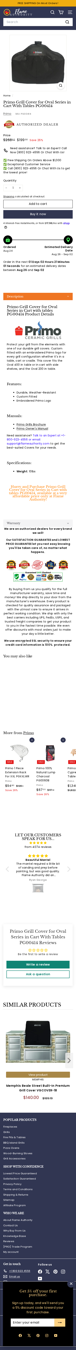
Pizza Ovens (11, 1148)
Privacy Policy (12, 1184)
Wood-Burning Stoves (18, 1153)
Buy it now (38, 214)
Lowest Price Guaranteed (20, 1173)
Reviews (8, 1241)
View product (38, 1075)
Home (7, 95)
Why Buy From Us (14, 1230)
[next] (69, 1061)
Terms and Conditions (18, 1189)
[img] (38, 843)
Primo (7, 114)
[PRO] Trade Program (17, 1247)
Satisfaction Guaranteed (19, 1179)
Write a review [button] (38, 964)
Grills (6, 1132)
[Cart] (60, 12)
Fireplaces (10, 1127)
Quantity (10, 180)
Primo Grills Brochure (31, 424)
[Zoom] (60, 85)
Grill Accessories (14, 1158)
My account (11, 1252)
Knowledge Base (14, 1236)
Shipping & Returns (15, 1195)
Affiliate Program (14, 1205)
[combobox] (38, 22)
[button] (38, 296)
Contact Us (10, 1225)
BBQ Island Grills (14, 1143)
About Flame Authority (17, 1220)
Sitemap (8, 1200)
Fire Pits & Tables (14, 1137)
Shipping (8, 196)
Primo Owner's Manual (32, 428)
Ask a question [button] (38, 974)
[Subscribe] (59, 1322)
